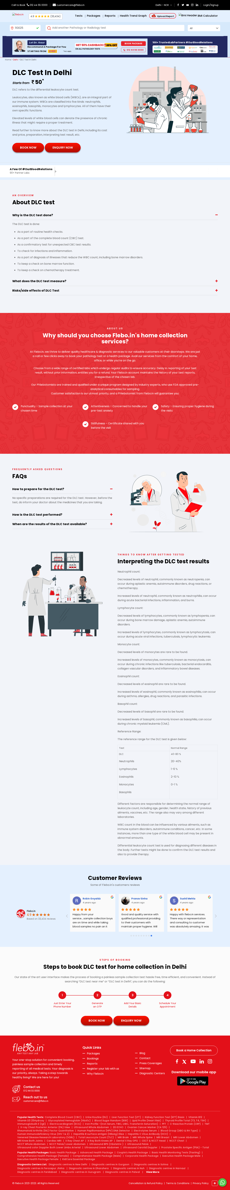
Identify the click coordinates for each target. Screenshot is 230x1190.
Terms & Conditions (177, 1183)
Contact (145, 1058)
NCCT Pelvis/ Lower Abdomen (67, 1144)
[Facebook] (177, 1061)
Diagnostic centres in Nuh (128, 1168)
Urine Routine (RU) (96, 1117)
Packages (93, 1053)
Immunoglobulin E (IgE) (31, 1124)
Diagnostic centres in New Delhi (68, 1164)
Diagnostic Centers (152, 1073)
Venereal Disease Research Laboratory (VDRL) (45, 1137)
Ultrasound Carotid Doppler (140, 1147)
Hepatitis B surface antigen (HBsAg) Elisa (98, 1134)
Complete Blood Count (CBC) (63, 1117)
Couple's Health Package (132, 1152)
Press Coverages (150, 1063)
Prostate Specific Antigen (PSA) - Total (185, 1147)
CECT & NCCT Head (154, 1140)
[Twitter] (185, 1061)
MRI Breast (162, 1137)
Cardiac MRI (54, 1140)
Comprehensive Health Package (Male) (97, 1156)
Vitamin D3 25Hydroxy (30, 1120)
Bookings (93, 1058)
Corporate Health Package (141, 1156)
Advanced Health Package (96, 1152)
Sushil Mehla (187, 898)
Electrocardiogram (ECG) (65, 1124)
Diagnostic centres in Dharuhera (89, 1168)
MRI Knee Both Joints (30, 1140)
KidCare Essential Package (78, 1159)
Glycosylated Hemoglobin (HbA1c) (69, 1120)
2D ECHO (118, 1127)
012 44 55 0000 (38, 5)
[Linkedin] (202, 1061)
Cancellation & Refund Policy (146, 1183)
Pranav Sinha (139, 898)
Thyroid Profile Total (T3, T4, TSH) (185, 1120)
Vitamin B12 (195, 1117)
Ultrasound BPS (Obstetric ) (106, 1144)
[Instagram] (210, 1061)
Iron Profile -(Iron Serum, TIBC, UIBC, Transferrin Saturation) (121, 1124)
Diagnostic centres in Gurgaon (110, 1164)
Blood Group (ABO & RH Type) (179, 1130)
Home (8, 59)
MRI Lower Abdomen (185, 1137)
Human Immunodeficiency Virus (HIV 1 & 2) (43, 1134)
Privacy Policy (201, 1183)
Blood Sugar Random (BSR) (111, 1120)
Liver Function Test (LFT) (126, 1117)
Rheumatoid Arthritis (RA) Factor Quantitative (45, 1130)
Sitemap (145, 1068)
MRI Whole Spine (143, 1137)
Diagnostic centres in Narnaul (167, 1168)
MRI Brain (123, 1137)
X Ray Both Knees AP (100, 1140)
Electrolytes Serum (145, 1130)
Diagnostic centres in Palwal (122, 1172)
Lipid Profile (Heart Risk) (146, 1120)
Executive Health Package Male (181, 1156)
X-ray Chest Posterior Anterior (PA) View (45, 1127)
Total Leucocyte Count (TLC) (96, 1137)
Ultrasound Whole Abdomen (91, 1127)
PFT (164, 1124)
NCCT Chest (176, 1140)
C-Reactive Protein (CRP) (185, 1124)
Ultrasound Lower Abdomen (102, 1147)
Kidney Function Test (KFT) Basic (165, 1117)
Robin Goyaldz (92, 898)
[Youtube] (193, 1061)
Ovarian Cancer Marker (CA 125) (147, 1127)
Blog (142, 1053)
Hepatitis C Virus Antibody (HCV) (148, 1134)
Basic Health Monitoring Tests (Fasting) (176, 1152)
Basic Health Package (63, 1152)
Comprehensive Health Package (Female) (43, 1156)
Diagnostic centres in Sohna (151, 1164)
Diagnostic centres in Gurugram (81, 1172)
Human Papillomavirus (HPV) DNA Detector (103, 1130)
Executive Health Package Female (37, 1159)
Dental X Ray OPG (127, 1140)
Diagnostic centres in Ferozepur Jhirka (40, 1168)
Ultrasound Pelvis (138, 1144)
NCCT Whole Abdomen (31, 1144)
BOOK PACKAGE (133, 43)
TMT (207, 1124)
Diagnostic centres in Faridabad (37, 1172)
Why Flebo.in (95, 1074)
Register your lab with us (103, 1068)
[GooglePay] (192, 1081)
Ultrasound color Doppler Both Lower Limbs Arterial (49, 1147)
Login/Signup (211, 5)
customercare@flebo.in (71, 5)
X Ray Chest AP (74, 1140)
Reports (92, 1063)
